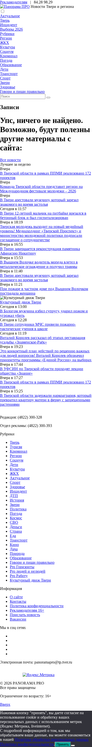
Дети (4, 69)
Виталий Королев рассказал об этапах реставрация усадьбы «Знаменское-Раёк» (42, 340)
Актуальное (10, 16)
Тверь (5, 20)
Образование (11, 65)
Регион (6, 38)
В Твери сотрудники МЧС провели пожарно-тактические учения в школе (38, 326)
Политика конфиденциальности (37, 606)
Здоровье (7, 87)
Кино (14, 545)
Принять (63, 744)
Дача (14, 549)
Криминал (8, 56)
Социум (6, 51)
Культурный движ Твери (30, 580)
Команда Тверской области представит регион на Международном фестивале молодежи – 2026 (41, 188)
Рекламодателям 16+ (27, 610)
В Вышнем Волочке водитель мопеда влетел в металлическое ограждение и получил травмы (39, 264)
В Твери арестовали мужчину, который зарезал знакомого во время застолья (39, 202)
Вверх (5, 704)
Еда (13, 536)
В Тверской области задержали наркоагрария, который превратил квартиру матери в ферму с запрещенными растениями (46, 399)
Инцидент (8, 25)
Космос (16, 518)
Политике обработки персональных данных (52, 739)
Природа (17, 553)
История (17, 500)
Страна (16, 531)
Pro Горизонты (22, 567)
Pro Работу (19, 576)
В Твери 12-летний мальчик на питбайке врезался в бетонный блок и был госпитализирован (43, 215)
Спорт (5, 78)
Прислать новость (25, 615)
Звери (5, 83)
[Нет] (73, 745)
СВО (14, 522)
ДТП (14, 496)
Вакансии (18, 619)
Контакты (18, 601)
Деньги (16, 527)
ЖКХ (4, 42)
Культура (7, 47)
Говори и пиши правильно (22, 91)
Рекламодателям (13, 2)
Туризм (16, 447)
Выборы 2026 (11, 29)
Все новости (10, 160)
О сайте (16, 597)
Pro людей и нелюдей (27, 571)
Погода (6, 60)
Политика (18, 509)
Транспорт (9, 74)
